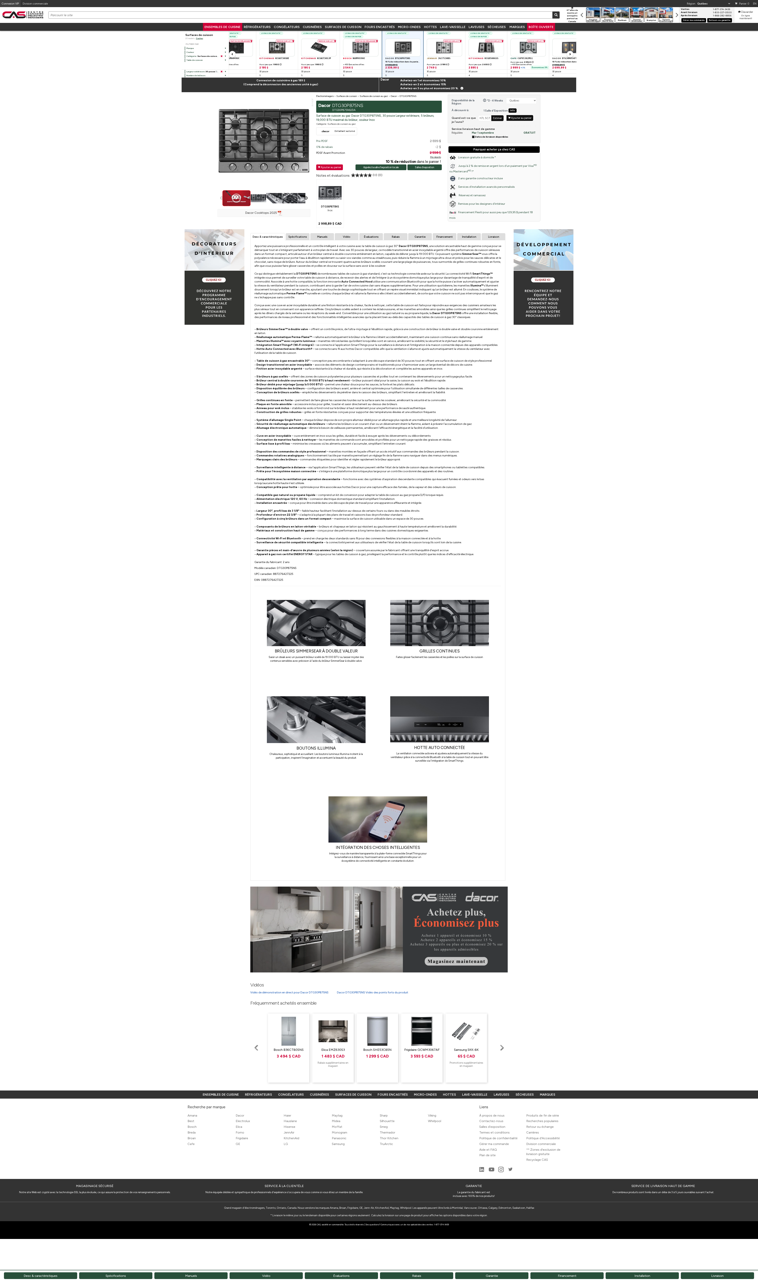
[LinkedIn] (482, 1171)
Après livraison (689, 15)
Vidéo (346, 236)
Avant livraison (689, 12)
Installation (469, 236)
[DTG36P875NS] (330, 192)
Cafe (191, 1144)
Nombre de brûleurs (195, 75)
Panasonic (339, 1138)
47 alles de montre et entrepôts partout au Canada (572, 16)
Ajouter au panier (329, 167)
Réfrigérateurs (257, 27)
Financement (444, 236)
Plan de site (487, 1155)
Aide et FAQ (488, 1149)
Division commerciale (541, 1144)
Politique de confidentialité (498, 1138)
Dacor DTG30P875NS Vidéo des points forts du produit (372, 992)
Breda (192, 1132)
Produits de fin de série (542, 1115)
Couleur (190, 52)
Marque (190, 48)
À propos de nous (492, 1115)
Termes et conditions (494, 1132)
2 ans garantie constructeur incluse (480, 178)
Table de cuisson (194, 60)
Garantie (420, 236)
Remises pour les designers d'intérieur (481, 204)
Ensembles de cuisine (223, 27)
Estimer (497, 118)
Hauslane (290, 1121)
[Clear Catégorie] (221, 56)
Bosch (192, 1127)
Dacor (240, 1115)
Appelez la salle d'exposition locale (381, 167)
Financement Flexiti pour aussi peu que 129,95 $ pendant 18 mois (491, 215)
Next (306, 198)
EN (754, 3)
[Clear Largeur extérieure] (221, 71)
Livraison (493, 236)
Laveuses (476, 27)
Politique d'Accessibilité (543, 1138)
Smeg (384, 1127)
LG (286, 1144)
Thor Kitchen (389, 1138)
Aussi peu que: (270, 64)
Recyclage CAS (537, 1160)
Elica (239, 1127)
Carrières (532, 1132)
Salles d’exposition (492, 1127)
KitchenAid (291, 1138)
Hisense (289, 1127)
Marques (517, 27)
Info (512, 110)
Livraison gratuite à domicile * (477, 157)
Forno (240, 1132)
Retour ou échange (540, 1127)
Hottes (430, 27)
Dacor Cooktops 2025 (261, 213)
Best (191, 1121)
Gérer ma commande (694, 20)
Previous (222, 198)
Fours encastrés (380, 27)
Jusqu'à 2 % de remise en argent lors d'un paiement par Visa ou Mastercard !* (493, 168)
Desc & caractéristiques (267, 236)
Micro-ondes (409, 27)
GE (238, 1144)
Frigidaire (242, 1138)
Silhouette (387, 1121)
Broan (192, 1138)
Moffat (337, 1127)
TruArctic (386, 1144)
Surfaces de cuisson (343, 27)
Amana (192, 1115)
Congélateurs (287, 27)
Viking (432, 1115)
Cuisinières (312, 27)
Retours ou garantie (720, 20)
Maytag (337, 1115)
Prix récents (435, 157)
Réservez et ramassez (472, 195)
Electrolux (243, 1121)
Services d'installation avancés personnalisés (486, 187)
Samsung (338, 1144)
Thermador (387, 1132)
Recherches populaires (542, 1121)
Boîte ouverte (541, 27)
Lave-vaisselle (452, 27)
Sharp (384, 1115)
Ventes (685, 9)
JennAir (289, 1132)
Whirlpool (434, 1121)
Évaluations (371, 236)
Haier (287, 1115)
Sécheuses (497, 27)
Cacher (199, 38)
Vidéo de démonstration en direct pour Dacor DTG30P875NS (289, 992)
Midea (336, 1121)
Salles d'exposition (424, 167)
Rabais (396, 236)
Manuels (322, 236)
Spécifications (297, 236)
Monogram (339, 1132)
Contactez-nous (491, 1121)
